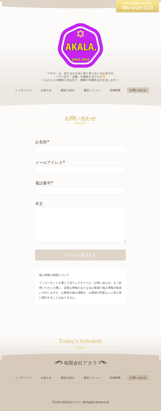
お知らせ (46, 90)
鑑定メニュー (92, 90)
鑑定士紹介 (68, 90)
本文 (39, 203)
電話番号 (44, 183)
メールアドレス (50, 162)
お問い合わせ (138, 90)
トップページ (23, 90)
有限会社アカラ (71, 402)
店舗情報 (115, 90)
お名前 (42, 141)
